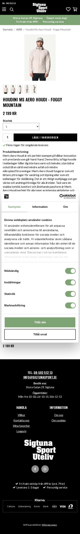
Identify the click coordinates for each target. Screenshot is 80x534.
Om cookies (59, 420)
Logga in (21, 431)
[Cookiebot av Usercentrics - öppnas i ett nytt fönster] (59, 196)
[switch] (70, 282)
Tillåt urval (40, 334)
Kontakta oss (21, 420)
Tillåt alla (40, 322)
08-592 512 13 (43, 372)
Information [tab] (40, 206)
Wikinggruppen (49, 525)
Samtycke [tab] (14, 206)
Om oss (58, 415)
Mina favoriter (21, 425)
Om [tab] (65, 206)
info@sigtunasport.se (40, 377)
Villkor (21, 415)
